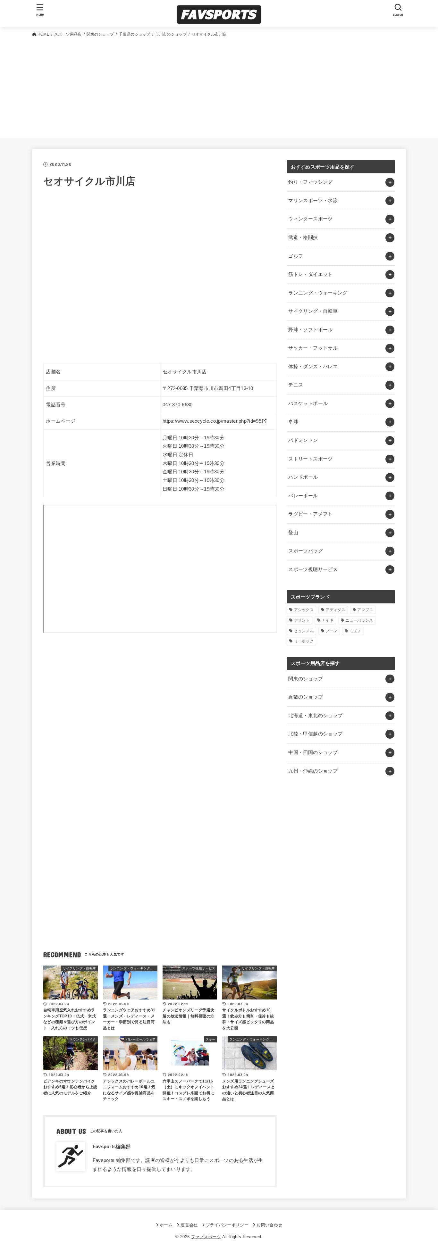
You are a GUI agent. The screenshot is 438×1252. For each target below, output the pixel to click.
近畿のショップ (305, 697)
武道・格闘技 (303, 237)
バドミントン (303, 440)
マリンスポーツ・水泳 (313, 200)
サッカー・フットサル (313, 348)
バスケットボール (308, 403)
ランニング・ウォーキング (317, 292)
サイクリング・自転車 (313, 311)
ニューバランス (359, 620)
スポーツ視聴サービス (313, 569)
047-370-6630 (178, 404)
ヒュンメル (304, 631)
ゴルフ (295, 256)
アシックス (304, 610)
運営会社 (189, 1225)
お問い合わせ (269, 1225)
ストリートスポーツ (310, 458)
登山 (293, 532)
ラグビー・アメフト (310, 514)
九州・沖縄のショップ (313, 771)
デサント (302, 620)
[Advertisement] (219, 86)
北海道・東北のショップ (315, 715)
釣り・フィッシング (310, 182)
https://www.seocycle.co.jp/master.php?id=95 (212, 421)
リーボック (304, 641)
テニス (295, 384)
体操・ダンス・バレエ (313, 366)
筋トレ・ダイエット (310, 274)
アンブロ (365, 610)
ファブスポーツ (206, 1236)
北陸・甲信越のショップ (315, 733)
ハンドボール (303, 477)
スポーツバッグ (305, 550)
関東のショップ (305, 678)
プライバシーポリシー (227, 1225)
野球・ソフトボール (310, 329)
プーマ (331, 631)
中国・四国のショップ (313, 752)
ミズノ (355, 631)
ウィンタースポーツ (310, 218)
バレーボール (303, 495)
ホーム (166, 1225)
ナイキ (327, 620)
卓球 (293, 421)
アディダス (335, 610)
